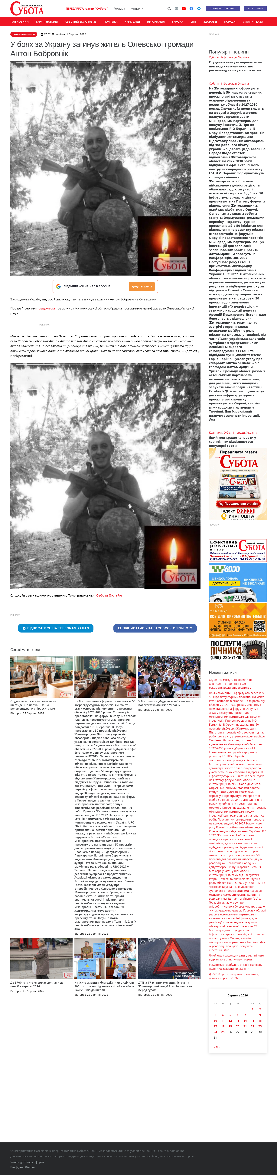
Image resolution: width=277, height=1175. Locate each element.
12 (230, 1020)
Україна (243, 57)
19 (230, 1026)
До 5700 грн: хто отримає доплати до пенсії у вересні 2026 (37, 984)
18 (223, 1026)
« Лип (217, 1047)
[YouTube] (184, 8)
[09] (105, 476)
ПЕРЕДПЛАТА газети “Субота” (87, 8)
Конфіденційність (22, 1167)
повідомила (45, 308)
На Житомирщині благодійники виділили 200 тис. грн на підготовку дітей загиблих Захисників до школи (104, 986)
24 (215, 1032)
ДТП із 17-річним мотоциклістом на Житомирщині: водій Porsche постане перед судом (165, 986)
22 (252, 1026)
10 (215, 1020)
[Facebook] (191, 8)
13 (238, 1020)
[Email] (176, 8)
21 (245, 1026)
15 (252, 1020)
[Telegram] (198, 8)
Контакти (137, 8)
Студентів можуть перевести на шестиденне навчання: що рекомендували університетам (33, 704)
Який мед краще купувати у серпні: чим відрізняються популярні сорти (232, 441)
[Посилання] (27, 8)
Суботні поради (234, 432)
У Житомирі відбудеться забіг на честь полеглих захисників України (166, 703)
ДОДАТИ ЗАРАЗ (142, 286)
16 (260, 1020)
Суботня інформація (223, 57)
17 (215, 1026)
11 (223, 1020)
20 (238, 1026)
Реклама (119, 8)
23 (260, 1026)
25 (223, 1032)
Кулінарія (215, 432)
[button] (169, 8)
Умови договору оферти (27, 1162)
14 (245, 1020)
